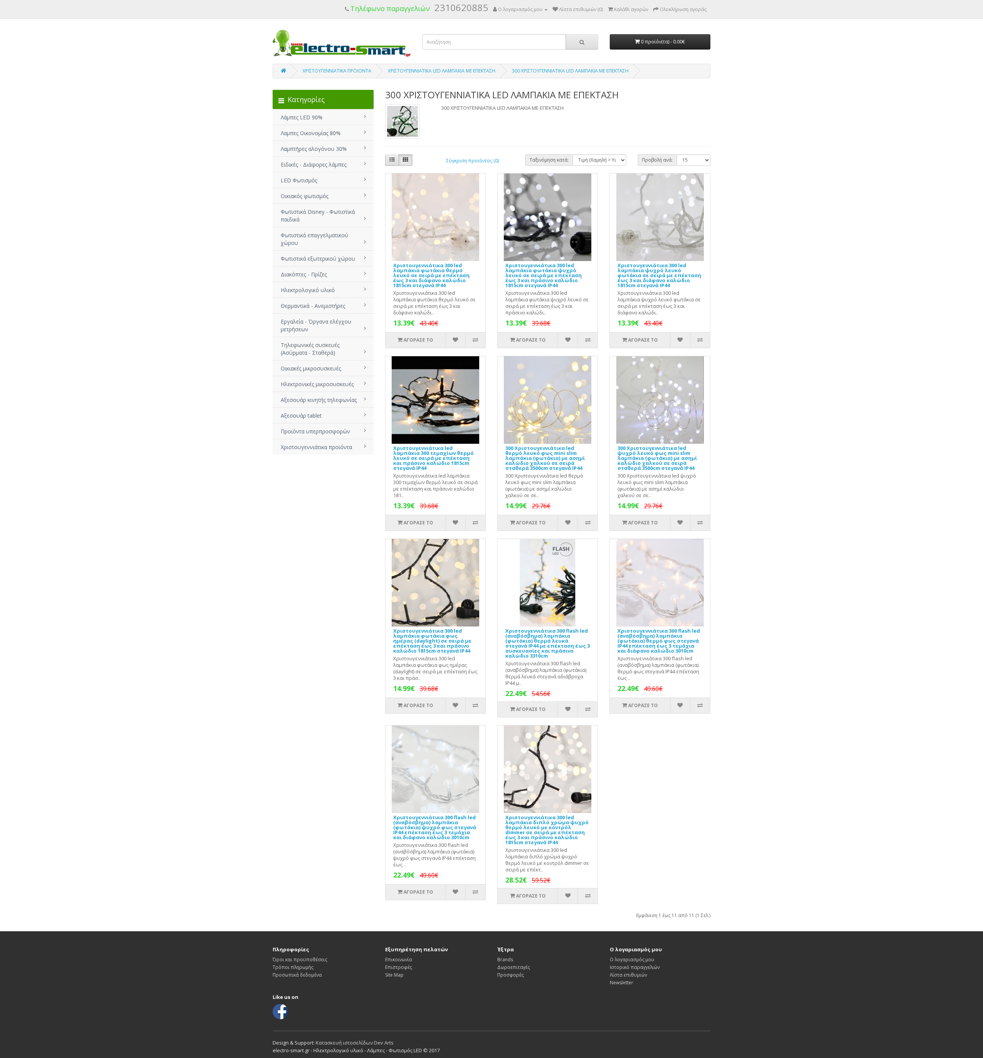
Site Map (394, 975)
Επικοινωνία (398, 959)
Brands (505, 959)
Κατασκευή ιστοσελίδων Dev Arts (355, 1042)
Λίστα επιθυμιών (628, 975)
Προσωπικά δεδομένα (297, 975)
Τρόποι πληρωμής (293, 967)
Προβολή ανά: (657, 160)
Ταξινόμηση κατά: (549, 160)
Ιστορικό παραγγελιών (635, 967)
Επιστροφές (398, 967)
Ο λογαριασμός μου (632, 959)
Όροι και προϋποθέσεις (300, 959)
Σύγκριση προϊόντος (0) (472, 160)
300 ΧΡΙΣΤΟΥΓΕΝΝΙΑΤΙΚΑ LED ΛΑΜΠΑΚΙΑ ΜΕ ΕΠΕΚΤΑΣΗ (570, 71)
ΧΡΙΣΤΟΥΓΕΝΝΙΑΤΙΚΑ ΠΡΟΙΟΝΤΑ (337, 71)
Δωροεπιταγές (513, 967)
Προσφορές (510, 975)
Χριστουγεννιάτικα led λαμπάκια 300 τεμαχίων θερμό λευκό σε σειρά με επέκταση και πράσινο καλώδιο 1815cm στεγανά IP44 (433, 458)
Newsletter (621, 982)
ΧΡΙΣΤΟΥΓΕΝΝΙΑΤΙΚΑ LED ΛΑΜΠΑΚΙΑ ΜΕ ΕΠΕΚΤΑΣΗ (441, 71)
